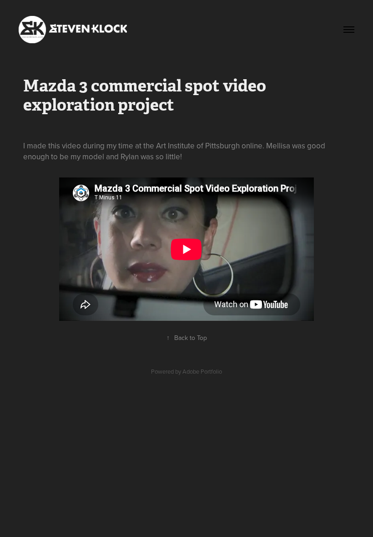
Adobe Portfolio (202, 371)
